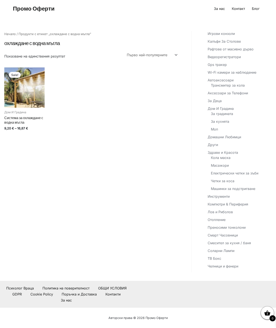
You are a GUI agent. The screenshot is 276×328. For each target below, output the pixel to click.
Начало (10, 34)
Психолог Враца (20, 288)
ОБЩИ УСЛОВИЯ (112, 288)
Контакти (113, 294)
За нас (219, 8)
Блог (256, 8)
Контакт (238, 8)
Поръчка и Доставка (79, 294)
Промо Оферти (34, 8)
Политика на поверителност (65, 288)
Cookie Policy (41, 294)
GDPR (17, 294)
